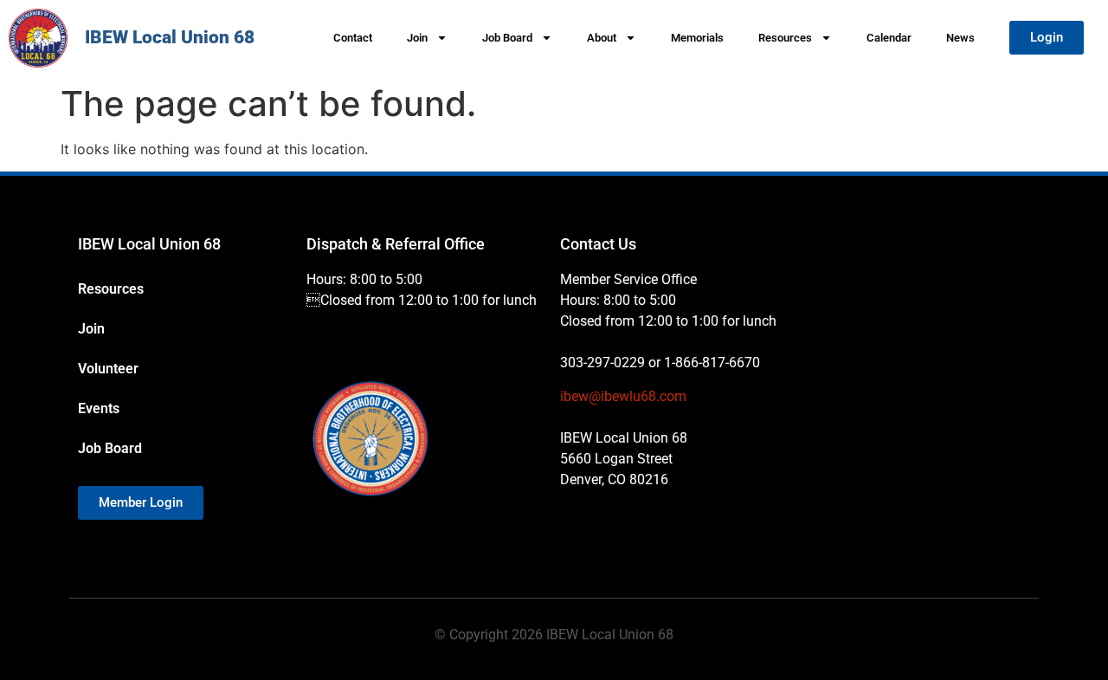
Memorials (697, 37)
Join (417, 37)
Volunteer (108, 368)
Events (98, 408)
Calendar (889, 37)
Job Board (507, 37)
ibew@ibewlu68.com (623, 396)
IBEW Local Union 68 (169, 37)
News (960, 37)
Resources (785, 37)
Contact (352, 37)
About (601, 37)
